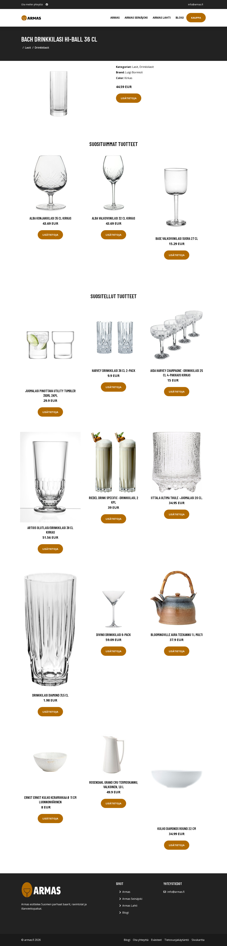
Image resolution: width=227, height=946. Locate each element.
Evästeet (156, 940)
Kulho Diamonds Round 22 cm (176, 828)
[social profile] (46, 4)
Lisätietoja (128, 98)
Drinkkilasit (42, 47)
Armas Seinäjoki (136, 17)
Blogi (180, 17)
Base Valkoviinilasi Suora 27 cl (177, 238)
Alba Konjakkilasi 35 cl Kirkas (50, 218)
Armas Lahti (162, 17)
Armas (115, 17)
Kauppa (196, 17)
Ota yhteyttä (140, 940)
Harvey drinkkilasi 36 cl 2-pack (113, 370)
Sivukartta (198, 940)
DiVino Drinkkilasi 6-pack (113, 634)
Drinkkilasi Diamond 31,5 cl (50, 695)
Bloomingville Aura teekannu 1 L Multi (177, 634)
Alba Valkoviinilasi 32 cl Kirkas (113, 218)
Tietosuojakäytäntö (176, 940)
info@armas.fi (195, 4)
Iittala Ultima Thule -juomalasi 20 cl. (177, 498)
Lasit (28, 47)
